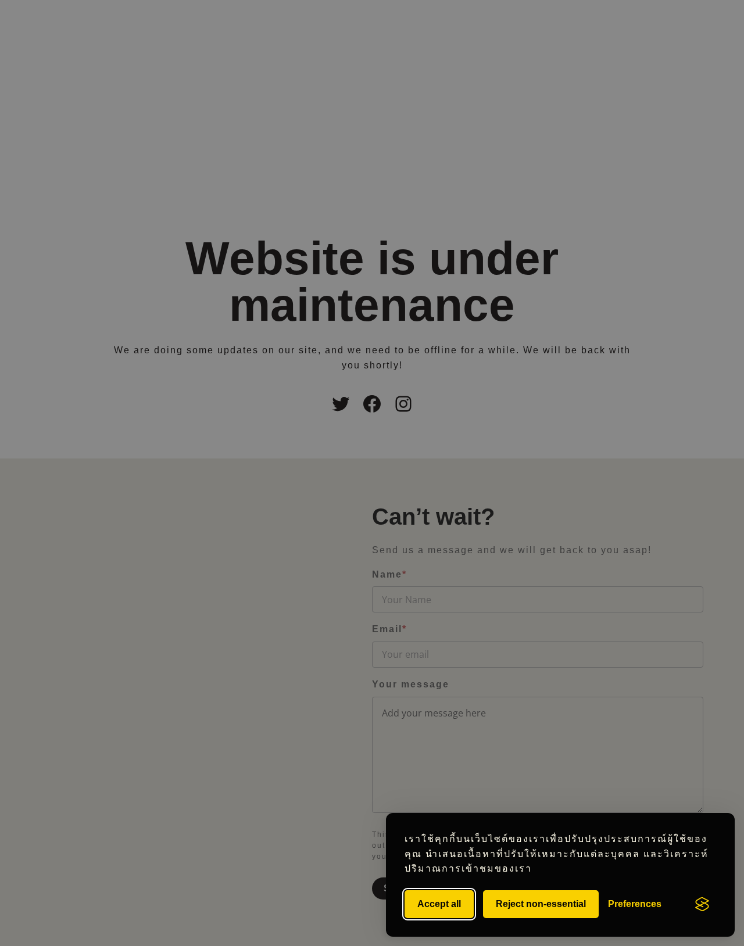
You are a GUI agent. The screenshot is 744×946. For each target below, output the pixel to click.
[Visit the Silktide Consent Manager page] (702, 904)
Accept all (439, 904)
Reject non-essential (541, 904)
